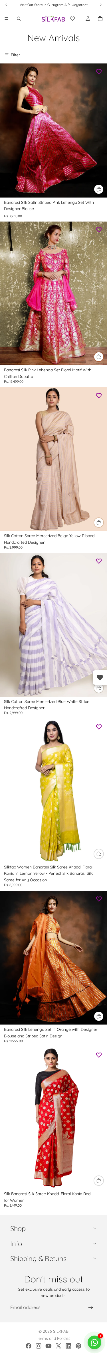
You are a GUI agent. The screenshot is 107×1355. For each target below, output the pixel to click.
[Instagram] (38, 1345)
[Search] (19, 18)
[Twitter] (58, 1345)
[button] (72, 18)
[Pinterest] (78, 1345)
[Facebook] (28, 1345)
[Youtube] (48, 1345)
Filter (15, 54)
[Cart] (100, 18)
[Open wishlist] (100, 677)
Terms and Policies (53, 1338)
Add (103, 189)
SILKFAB (60, 1331)
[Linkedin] (68, 1345)
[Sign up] (91, 1308)
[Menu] (6, 18)
